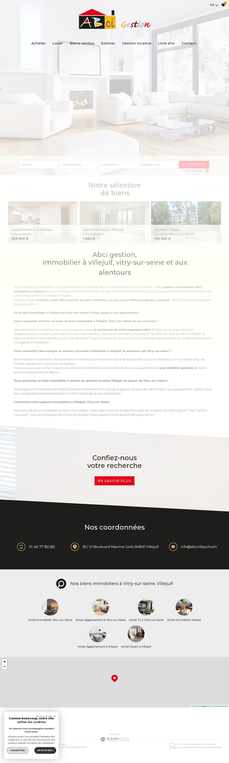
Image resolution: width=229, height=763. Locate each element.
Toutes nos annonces (60, 747)
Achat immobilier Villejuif (184, 620)
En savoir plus (114, 481)
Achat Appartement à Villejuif (98, 646)
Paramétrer (18, 750)
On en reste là (44, 716)
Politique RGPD (79, 747)
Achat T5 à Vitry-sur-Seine (146, 620)
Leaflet (194, 706)
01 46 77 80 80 (42, 547)
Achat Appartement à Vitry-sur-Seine (100, 620)
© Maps (205, 706)
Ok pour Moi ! (45, 750)
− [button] (5, 667)
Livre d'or (166, 43)
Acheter (38, 43)
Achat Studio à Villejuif (136, 646)
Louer (57, 43)
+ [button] (5, 661)
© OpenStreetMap (220, 706)
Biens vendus (82, 43)
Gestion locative (136, 43)
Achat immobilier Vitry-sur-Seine (50, 620)
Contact (189, 43)
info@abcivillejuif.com (199, 547)
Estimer (108, 43)
